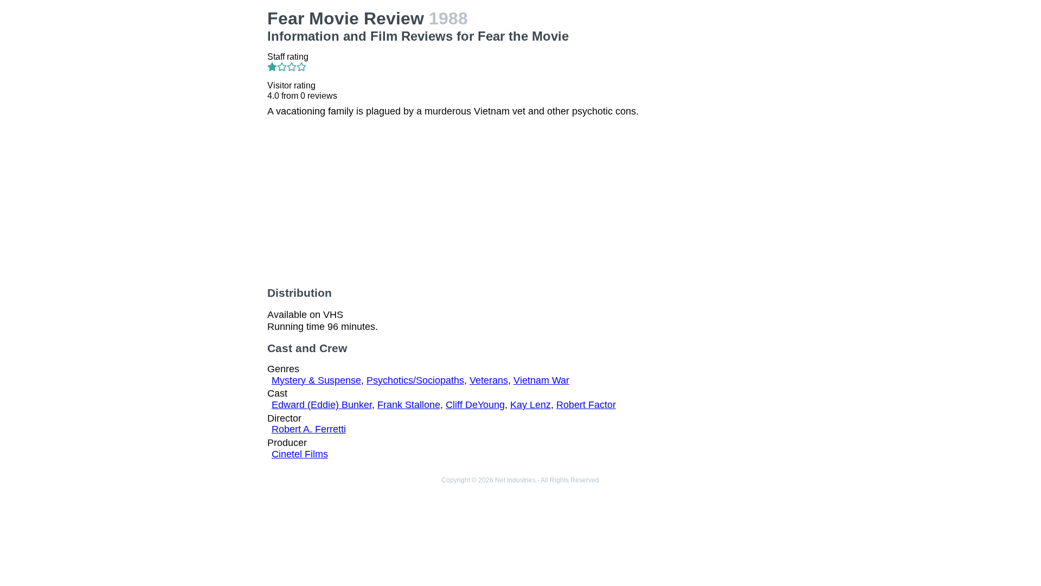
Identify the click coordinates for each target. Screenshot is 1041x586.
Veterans (489, 380)
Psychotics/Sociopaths (415, 380)
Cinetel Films (300, 454)
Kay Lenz (530, 404)
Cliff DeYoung (475, 404)
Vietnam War (541, 380)
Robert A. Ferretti (309, 429)
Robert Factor (586, 404)
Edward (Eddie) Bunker (322, 404)
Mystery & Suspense (316, 380)
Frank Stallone (408, 404)
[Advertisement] (179, 76)
